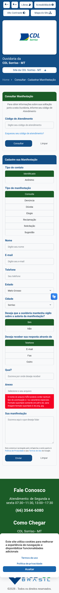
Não (29, 328)
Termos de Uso (35, 451)
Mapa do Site (42, 13)
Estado (9, 284)
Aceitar (29, 569)
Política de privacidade (29, 563)
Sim (29, 322)
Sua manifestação (16, 413)
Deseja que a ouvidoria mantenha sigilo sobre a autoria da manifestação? (28, 315)
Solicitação (29, 226)
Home (5, 79)
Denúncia (29, 200)
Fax (29, 355)
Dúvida (29, 207)
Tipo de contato (14, 167)
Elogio (29, 213)
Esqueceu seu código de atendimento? (24, 133)
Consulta (29, 194)
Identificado (30, 173)
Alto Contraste (15, 13)
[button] (29, 290)
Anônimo (29, 180)
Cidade (9, 298)
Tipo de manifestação (18, 188)
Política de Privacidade (14, 451)
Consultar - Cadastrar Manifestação (35, 79)
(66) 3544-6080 (30, 510)
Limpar (44, 143)
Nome (8, 240)
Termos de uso (29, 557)
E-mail (9, 255)
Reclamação (29, 219)
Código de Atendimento (19, 118)
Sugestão (29, 232)
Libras (25, 4)
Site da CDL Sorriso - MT (27, 70)
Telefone (10, 269)
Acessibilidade (43, 4)
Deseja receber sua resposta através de (28, 336)
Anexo (9, 384)
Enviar (18, 458)
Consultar (19, 143)
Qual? (8, 370)
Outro (29, 361)
